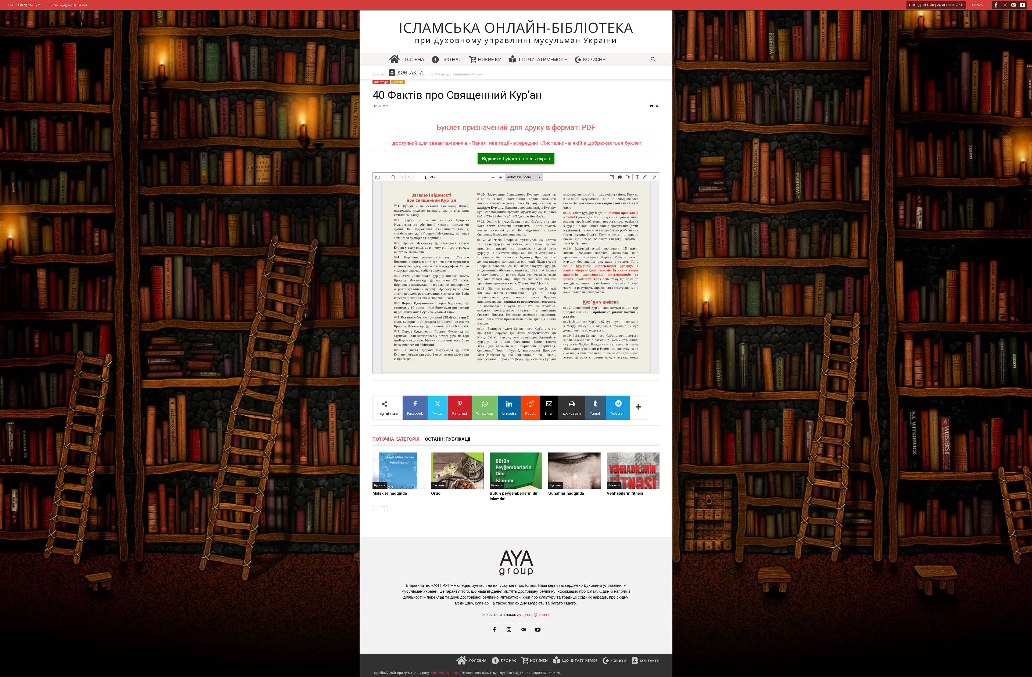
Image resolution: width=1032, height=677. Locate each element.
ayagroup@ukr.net (73, 5)
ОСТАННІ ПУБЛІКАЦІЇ (447, 439)
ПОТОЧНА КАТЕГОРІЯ (396, 439)
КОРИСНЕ (593, 59)
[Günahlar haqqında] (574, 470)
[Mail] (1014, 5)
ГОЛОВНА (412, 59)
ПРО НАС (451, 59)
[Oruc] (457, 470)
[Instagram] (1005, 5)
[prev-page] (375, 509)
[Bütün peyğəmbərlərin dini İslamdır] (516, 470)
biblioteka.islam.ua (445, 673)
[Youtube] (1023, 5)
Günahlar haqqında (566, 493)
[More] (638, 408)
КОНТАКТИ (409, 72)
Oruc (435, 493)
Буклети (379, 485)
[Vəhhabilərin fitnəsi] (633, 470)
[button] (653, 60)
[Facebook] (996, 5)
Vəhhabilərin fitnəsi (625, 493)
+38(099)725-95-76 (27, 5)
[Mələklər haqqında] (398, 470)
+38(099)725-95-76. (546, 673)
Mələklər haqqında (389, 493)
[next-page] (384, 509)
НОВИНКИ (489, 59)
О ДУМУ (976, 5)
